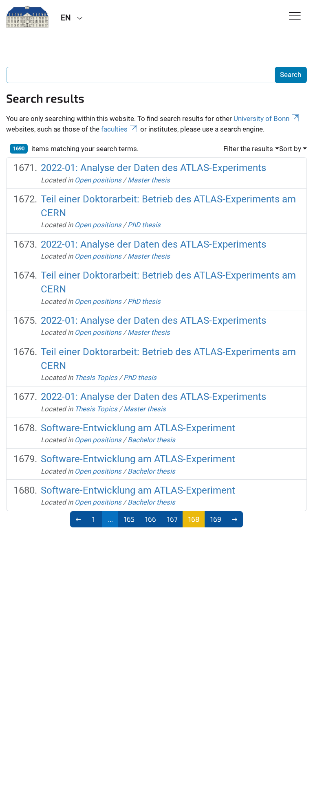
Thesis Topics (96, 377)
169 (215, 519)
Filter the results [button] (248, 149)
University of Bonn (261, 118)
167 (172, 519)
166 (150, 519)
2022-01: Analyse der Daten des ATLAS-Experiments (153, 167)
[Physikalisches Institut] (27, 17)
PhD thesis (144, 225)
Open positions (98, 180)
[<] (78, 519)
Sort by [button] (290, 149)
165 (129, 519)
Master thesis (149, 180)
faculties (114, 129)
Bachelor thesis (151, 440)
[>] (234, 519)
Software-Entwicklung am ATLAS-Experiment (138, 428)
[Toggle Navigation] (295, 16)
